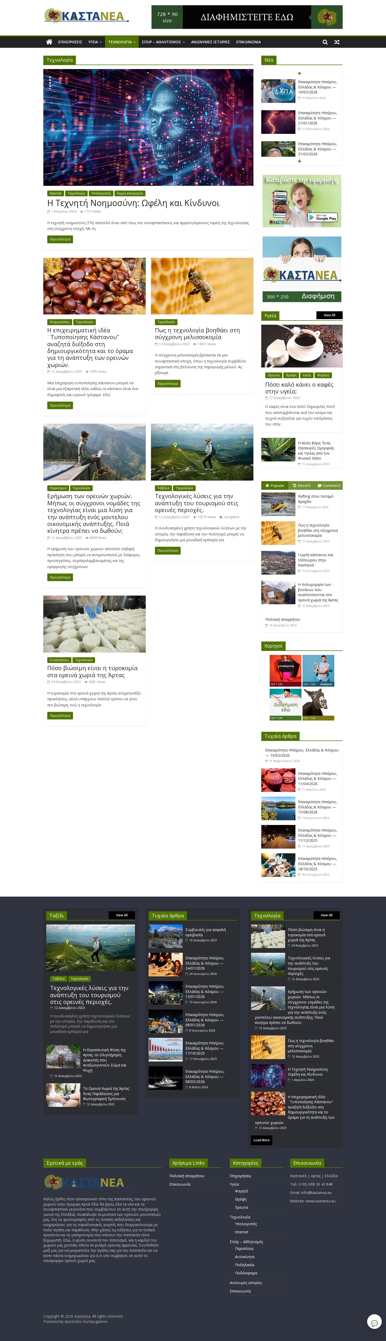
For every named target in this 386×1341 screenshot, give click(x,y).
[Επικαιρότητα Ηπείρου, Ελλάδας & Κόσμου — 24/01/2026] (167, 955)
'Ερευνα (274, 375)
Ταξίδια (163, 488)
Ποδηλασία (244, 1264)
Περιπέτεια (244, 1248)
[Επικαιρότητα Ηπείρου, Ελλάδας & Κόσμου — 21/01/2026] (278, 113)
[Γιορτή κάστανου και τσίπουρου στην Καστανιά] (279, 551)
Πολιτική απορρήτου (282, 619)
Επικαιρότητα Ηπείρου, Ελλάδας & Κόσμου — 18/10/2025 (317, 863)
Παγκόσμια (58, 488)
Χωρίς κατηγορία (130, 193)
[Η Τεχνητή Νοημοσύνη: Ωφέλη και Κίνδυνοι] (148, 72)
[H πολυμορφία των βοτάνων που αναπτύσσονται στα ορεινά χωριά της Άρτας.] (279, 580)
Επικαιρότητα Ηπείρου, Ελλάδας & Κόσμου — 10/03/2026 (317, 86)
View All (329, 315)
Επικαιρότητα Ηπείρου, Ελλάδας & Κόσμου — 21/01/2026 (317, 117)
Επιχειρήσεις (70, 41)
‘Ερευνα (241, 1207)
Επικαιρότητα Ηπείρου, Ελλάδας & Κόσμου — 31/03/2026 (317, 148)
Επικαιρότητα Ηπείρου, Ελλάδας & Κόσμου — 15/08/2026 (317, 806)
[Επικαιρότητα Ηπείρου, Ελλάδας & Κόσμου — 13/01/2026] (167, 983)
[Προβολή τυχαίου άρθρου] (337, 42)
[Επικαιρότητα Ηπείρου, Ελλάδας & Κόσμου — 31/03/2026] (278, 143)
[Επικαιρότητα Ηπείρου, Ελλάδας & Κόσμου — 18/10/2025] (279, 856)
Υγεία (93, 41)
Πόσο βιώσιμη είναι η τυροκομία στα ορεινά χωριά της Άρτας (92, 671)
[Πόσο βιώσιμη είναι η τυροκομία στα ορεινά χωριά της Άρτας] (94, 599)
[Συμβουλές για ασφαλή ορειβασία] (167, 926)
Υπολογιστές (101, 193)
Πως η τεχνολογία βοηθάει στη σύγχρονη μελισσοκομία (197, 333)
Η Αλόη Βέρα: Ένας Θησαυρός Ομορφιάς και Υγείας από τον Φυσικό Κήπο (316, 450)
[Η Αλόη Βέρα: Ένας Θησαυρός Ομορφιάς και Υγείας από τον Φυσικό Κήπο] (278, 440)
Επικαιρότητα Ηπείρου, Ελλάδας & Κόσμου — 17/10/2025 (205, 1048)
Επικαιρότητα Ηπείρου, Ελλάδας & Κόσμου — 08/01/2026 (205, 1019)
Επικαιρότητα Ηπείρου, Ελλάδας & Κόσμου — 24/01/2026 (205, 963)
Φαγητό (323, 375)
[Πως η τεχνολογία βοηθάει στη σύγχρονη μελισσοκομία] (202, 261)
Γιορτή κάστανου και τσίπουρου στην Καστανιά (315, 559)
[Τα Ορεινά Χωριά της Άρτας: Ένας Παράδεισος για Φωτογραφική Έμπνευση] (63, 1085)
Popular (277, 485)
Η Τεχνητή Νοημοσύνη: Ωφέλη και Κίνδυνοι (133, 202)
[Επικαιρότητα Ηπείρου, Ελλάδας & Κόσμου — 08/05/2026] (167, 1068)
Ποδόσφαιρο (246, 1272)
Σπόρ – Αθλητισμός (161, 41)
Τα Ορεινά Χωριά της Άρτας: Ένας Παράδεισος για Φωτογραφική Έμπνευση (106, 1093)
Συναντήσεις (59, 660)
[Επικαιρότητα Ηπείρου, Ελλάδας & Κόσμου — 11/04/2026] (279, 771)
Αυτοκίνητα (244, 1256)
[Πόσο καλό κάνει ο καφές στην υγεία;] (302, 327)
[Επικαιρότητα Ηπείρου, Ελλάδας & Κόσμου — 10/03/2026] (278, 82)
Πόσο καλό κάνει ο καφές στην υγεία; (299, 387)
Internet (55, 193)
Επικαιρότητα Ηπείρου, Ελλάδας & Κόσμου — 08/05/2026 (205, 1076)
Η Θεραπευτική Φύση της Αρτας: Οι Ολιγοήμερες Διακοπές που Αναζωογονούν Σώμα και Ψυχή (104, 1060)
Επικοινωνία (248, 41)
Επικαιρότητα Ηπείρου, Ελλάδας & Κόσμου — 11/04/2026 (317, 778)
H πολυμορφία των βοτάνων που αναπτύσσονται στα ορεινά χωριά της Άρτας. (318, 592)
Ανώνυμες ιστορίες (210, 41)
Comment (332, 485)
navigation (231, 517)
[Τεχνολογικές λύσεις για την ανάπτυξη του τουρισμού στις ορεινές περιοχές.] (202, 427)
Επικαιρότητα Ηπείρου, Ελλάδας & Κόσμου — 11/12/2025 (317, 835)
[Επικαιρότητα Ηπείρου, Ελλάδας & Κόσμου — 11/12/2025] (279, 827)
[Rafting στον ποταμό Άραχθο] (279, 492)
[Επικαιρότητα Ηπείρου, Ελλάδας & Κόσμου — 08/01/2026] (167, 1011)
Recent (304, 485)
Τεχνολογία (120, 41)
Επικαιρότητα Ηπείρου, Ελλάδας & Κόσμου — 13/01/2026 (205, 991)
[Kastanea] (49, 42)
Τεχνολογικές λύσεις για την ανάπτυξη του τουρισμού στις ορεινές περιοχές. (196, 503)
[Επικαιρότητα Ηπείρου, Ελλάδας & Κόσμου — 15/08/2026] (279, 799)
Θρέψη (291, 375)
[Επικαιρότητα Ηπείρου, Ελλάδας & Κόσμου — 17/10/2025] (167, 1040)
